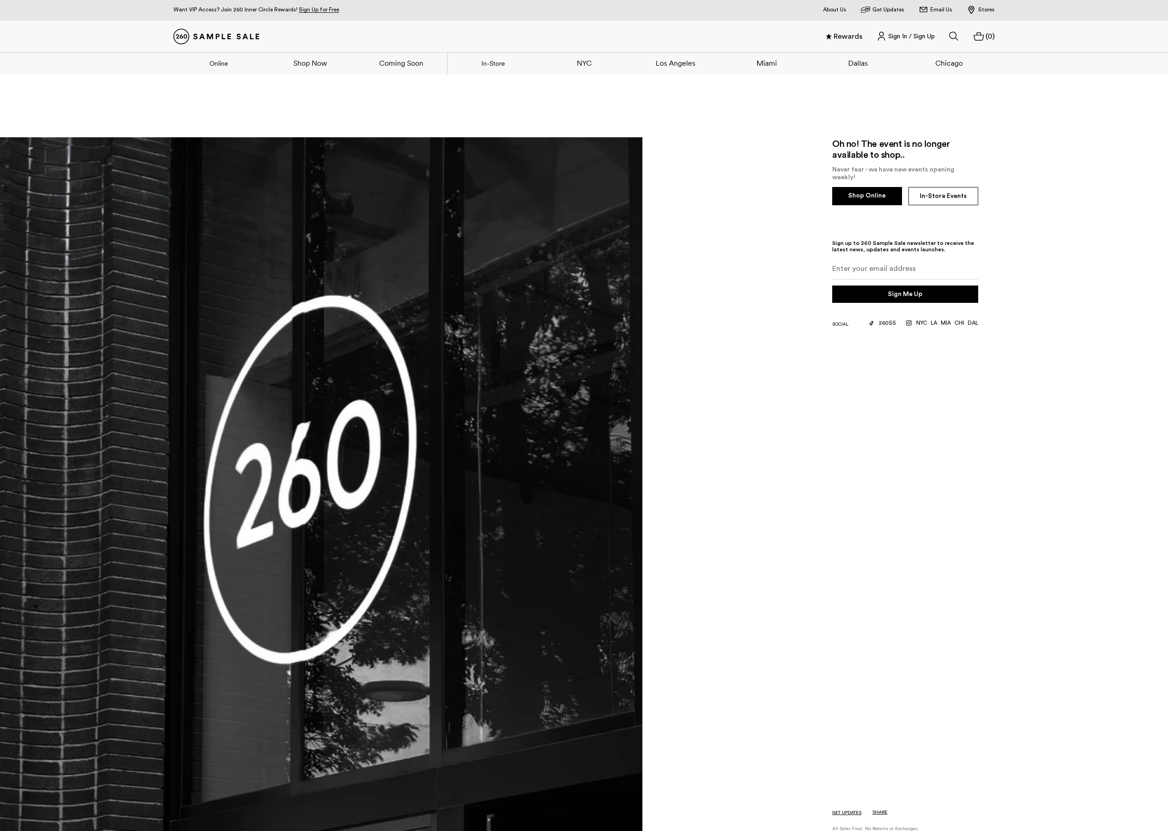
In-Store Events (943, 196)
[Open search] (954, 36)
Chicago (949, 63)
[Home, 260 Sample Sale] (216, 36)
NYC (584, 63)
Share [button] (879, 812)
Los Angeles (675, 63)
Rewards (848, 36)
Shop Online (867, 195)
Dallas (858, 63)
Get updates (846, 812)
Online (218, 63)
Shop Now (310, 63)
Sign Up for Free (319, 9)
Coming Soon (401, 63)
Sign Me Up (905, 294)
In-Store (493, 63)
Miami (766, 63)
